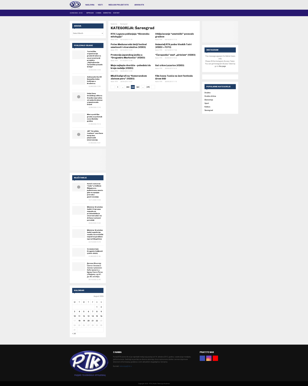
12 (84, 316)
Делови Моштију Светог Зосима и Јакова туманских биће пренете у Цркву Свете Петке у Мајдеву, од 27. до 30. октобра (95, 270)
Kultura (207, 107)
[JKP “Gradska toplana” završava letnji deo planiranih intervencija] (78, 134)
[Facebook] (202, 358)
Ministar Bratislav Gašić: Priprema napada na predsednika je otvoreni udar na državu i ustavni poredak (95, 213)
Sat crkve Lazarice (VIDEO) (169, 65)
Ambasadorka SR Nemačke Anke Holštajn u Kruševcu (94, 80)
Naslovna (89, 5)
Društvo (208, 93)
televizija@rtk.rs (126, 366)
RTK (116, 39)
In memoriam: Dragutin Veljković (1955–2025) (95, 251)
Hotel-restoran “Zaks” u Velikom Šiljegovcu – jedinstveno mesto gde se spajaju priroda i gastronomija (95, 190)
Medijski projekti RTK (119, 5)
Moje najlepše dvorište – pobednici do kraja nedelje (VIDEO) (131, 67)
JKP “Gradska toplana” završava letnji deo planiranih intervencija (95, 135)
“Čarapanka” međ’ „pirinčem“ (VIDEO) (175, 55)
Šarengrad (209, 110)
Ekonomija (209, 100)
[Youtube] (215, 358)
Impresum (90, 13)
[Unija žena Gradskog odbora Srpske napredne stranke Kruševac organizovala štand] (78, 96)
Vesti (100, 5)
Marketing (107, 13)
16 (101, 316)
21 (93, 321)
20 (88, 321)
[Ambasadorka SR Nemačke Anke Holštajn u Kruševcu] (78, 80)
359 (127, 87)
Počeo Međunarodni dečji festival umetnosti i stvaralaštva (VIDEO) (129, 46)
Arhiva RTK (139, 5)
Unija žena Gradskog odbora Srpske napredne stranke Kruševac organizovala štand (95, 98)
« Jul (74, 333)
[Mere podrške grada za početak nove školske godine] (78, 117)
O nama (98, 13)
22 (97, 321)
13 (88, 316)
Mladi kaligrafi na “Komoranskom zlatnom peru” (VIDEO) (129, 77)
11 (79, 316)
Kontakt (116, 13)
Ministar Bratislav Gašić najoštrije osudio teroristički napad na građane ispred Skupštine (95, 234)
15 (97, 316)
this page (222, 66)
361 (137, 87)
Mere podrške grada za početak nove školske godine (94, 117)
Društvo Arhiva (210, 96)
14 (93, 316)
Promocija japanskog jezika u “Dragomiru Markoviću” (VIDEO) (128, 56)
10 (75, 316)
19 (84, 321)
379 (148, 87)
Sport (207, 103)
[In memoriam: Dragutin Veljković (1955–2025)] (78, 252)
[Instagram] (209, 358)
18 (79, 321)
